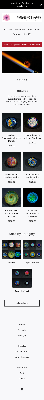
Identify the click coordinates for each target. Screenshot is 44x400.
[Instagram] (22, 389)
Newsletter (20, 29)
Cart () (27, 34)
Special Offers (22, 351)
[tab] (17, 80)
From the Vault (22, 357)
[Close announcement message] (41, 5)
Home (22, 324)
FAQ (30, 29)
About (37, 29)
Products (8, 29)
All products (22, 303)
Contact (17, 34)
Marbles (22, 346)
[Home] (22, 18)
